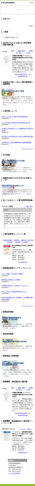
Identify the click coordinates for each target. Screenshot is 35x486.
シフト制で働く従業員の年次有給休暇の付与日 (16, 122)
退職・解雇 (21, 51)
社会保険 (25, 242)
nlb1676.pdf (23, 452)
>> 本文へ (13, 328)
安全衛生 (10, 242)
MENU (32, 3)
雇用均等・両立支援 (27, 240)
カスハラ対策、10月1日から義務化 (12, 273)
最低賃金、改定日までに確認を (11, 279)
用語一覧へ (29, 206)
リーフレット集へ (25, 429)
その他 (28, 53)
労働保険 (17, 242)
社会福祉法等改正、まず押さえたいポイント (15, 285)
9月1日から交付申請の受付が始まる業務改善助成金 (17, 136)
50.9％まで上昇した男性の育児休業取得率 (14, 116)
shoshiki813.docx (21, 74)
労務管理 (16, 240)
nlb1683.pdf (23, 262)
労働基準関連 (7, 240)
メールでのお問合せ (14, 473)
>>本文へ (25, 171)
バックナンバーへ (28, 149)
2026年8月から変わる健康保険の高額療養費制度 (16, 142)
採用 (12, 51)
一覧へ (31, 26)
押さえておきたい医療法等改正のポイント (14, 291)
